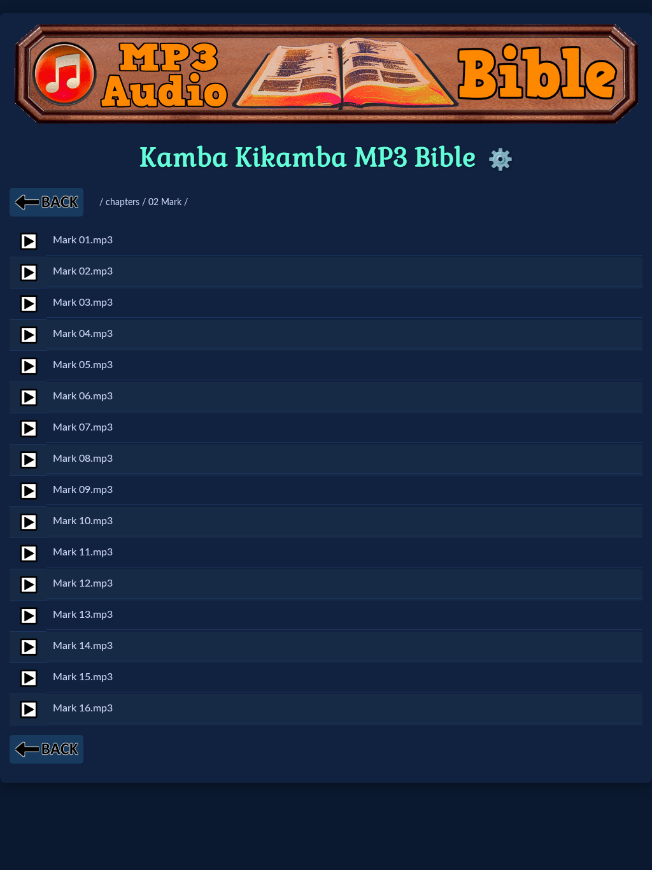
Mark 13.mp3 (83, 615)
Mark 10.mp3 (83, 521)
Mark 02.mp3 (83, 271)
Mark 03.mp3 (83, 302)
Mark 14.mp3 (83, 646)
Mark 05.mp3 (83, 365)
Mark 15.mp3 (83, 677)
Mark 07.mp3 (83, 427)
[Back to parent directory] (46, 202)
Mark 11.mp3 (83, 552)
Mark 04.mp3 (83, 334)
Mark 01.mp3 (83, 240)
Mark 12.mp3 (83, 583)
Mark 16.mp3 (83, 708)
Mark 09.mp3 (83, 490)
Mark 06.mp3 (83, 396)
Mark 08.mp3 (83, 458)
